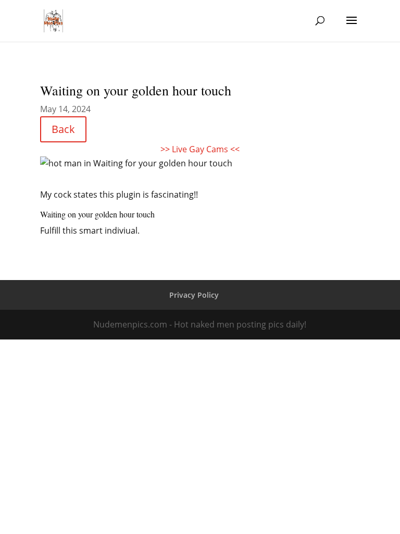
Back (63, 129)
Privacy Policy (194, 295)
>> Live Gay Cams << (200, 149)
